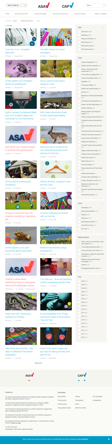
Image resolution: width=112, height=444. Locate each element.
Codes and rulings (40, 14)
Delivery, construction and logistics (92, 190)
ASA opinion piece (88, 46)
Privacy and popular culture (91, 78)
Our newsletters (98, 396)
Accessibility (62, 396)
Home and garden (88, 164)
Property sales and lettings (91, 177)
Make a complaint (101, 14)
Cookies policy (62, 404)
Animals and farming (89, 173)
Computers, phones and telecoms (91, 121)
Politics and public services (91, 180)
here (10, 429)
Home (7, 14)
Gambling (86, 81)
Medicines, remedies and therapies (92, 97)
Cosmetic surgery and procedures (91, 146)
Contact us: (9, 392)
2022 (84, 295)
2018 (84, 309)
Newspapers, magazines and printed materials (92, 255)
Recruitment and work (89, 195)
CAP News (86, 32)
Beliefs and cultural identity (91, 88)
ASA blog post (87, 42)
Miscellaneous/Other (89, 222)
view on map (16, 423)
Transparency (79, 400)
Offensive (86, 218)
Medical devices (87, 161)
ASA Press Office (80, 408)
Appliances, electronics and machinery (89, 185)
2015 (84, 320)
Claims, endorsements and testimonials (89, 70)
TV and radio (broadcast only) (92, 247)
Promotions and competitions (91, 101)
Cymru (77, 404)
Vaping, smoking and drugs (91, 150)
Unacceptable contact (64, 408)
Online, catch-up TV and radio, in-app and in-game (92, 243)
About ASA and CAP (21, 14)
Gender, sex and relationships (91, 104)
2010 (84, 337)
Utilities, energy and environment (92, 117)
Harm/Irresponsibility (89, 211)
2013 (84, 327)
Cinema (85, 265)
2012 (84, 330)
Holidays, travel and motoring (91, 134)
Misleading (86, 207)
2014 (84, 323)
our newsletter (83, 439)
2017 (84, 313)
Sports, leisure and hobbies (91, 138)
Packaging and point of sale (91, 268)
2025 (84, 285)
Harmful (85, 214)
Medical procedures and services (91, 127)
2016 (84, 316)
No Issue (85, 229)
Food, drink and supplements (92, 74)
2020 (84, 302)
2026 (84, 281)
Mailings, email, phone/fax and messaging (90, 260)
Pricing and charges (88, 85)
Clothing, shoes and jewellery (91, 154)
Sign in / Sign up (13, 5)
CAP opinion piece (88, 49)
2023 (84, 292)
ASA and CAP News (88, 39)
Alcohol (85, 92)
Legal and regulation (89, 62)
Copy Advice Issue (88, 225)
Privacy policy (62, 400)
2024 (84, 288)
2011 (84, 334)
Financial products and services (92, 131)
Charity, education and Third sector (91, 169)
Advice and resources (60, 14)
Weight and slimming (89, 141)
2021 (84, 299)
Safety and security (88, 157)
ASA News (86, 35)
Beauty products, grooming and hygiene (90, 112)
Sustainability (97, 400)
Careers (77, 396)
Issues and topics (80, 14)
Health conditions (88, 108)
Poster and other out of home (92, 250)
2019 (84, 306)
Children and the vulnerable (91, 66)
